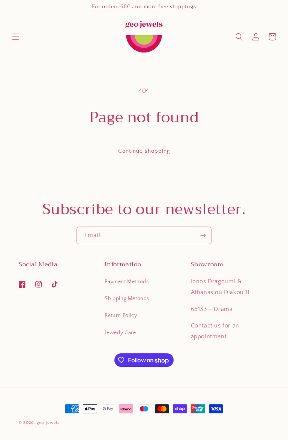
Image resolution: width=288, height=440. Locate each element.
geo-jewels (48, 422)
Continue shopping (144, 151)
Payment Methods (126, 282)
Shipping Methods (127, 299)
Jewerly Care (120, 333)
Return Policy (121, 315)
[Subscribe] (203, 235)
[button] (16, 37)
